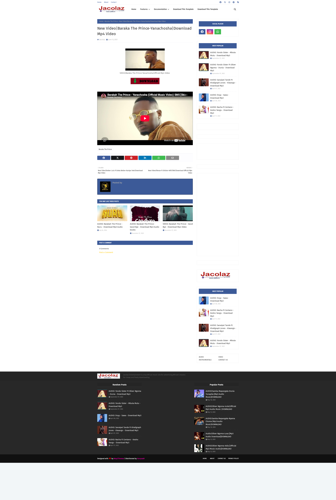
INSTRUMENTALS (205, 360)
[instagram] (229, 2)
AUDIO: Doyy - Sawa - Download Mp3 (219, 96)
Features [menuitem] (144, 9)
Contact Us (222, 458)
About (106, 2)
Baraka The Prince (111, 21)
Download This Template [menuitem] (183, 9)
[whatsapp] (217, 31)
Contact (113, 2)
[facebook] (220, 2)
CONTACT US (223, 360)
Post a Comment (106, 252)
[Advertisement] (218, 214)
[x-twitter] (225, 2)
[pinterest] (233, 2)
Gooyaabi (141, 458)
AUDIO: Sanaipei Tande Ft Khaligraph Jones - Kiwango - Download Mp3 (223, 83)
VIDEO (220, 357)
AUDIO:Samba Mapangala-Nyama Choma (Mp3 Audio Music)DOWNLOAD (220, 421)
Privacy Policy (233, 458)
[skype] (238, 2)
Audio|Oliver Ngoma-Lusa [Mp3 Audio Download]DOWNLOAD (219, 435)
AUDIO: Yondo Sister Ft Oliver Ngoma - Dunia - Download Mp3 (223, 67)
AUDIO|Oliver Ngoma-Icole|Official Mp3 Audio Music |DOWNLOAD (221, 407)
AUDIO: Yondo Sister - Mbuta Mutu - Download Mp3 (223, 54)
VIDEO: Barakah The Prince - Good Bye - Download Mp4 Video (178, 225)
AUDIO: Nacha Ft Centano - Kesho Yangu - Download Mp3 (222, 110)
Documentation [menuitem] (160, 9)
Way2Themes (119, 458)
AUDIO (201, 357)
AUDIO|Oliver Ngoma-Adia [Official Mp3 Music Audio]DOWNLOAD (221, 447)
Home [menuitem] (133, 9)
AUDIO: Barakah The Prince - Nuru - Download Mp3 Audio (110, 225)
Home (99, 2)
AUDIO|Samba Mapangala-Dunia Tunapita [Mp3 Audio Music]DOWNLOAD (220, 394)
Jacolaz (102, 40)
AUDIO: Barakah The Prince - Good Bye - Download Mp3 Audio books (144, 227)
